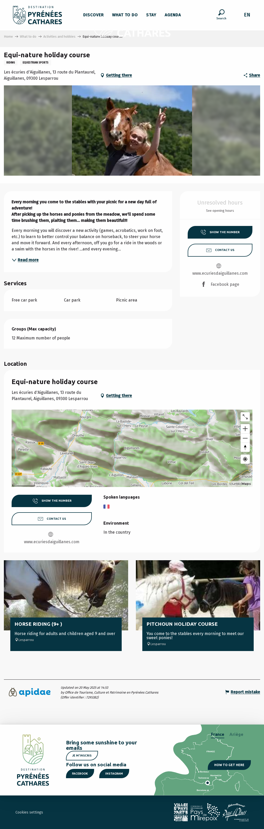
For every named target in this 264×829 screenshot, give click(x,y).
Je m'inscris (82, 755)
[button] (221, 15)
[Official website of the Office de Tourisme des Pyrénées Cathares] (37, 15)
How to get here (229, 765)
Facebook (80, 773)
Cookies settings (29, 812)
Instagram (114, 773)
